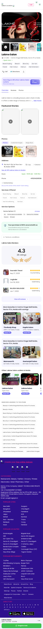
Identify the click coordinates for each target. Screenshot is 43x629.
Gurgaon (24, 506)
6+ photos (35, 40)
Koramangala (8, 533)
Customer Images (16, 143)
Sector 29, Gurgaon (28, 536)
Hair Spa (20, 201)
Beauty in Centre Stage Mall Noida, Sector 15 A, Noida (19, 405)
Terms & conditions (12, 237)
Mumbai (24, 517)
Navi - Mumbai (8, 520)
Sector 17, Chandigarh (28, 541)
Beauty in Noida (8, 409)
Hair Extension (32, 198)
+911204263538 (35, 178)
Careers (31, 594)
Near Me (7, 587)
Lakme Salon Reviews (9, 447)
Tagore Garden (26, 552)
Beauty (14, 479)
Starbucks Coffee (9, 574)
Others (7, 610)
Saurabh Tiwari (16, 270)
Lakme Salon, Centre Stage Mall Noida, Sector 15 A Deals (20, 436)
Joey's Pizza (7, 576)
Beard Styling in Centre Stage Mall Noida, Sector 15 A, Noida (21, 413)
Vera (23, 594)
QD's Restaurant (8, 579)
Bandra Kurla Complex (11, 547)
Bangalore (6, 509)
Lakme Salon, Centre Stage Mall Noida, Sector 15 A (18, 432)
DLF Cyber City (8, 539)
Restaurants (5, 479)
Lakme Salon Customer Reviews (29, 447)
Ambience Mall (26, 539)
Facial (5, 198)
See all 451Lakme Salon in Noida (14, 170)
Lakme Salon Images (33, 451)
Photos (5, 143)
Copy (29, 165)
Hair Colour (13, 198)
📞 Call (5, 72)
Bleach (16, 194)
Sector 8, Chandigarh (10, 541)
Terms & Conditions (29, 587)
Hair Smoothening (8, 201)
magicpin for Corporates (12, 594)
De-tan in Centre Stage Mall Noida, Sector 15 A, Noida (19, 424)
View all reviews (20, 299)
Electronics (5, 482)
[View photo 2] (14, 47)
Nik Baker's (6, 566)
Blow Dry (24, 194)
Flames (23, 566)
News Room (8, 584)
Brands (26, 591)
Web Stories (8, 598)
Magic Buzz (29, 143)
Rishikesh (6, 522)
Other (26, 482)
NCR (22, 514)
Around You (24, 584)
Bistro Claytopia (26, 561)
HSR (4, 536)
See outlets (34, 81)
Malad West (7, 549)
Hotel (12, 482)
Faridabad (24, 512)
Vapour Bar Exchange (10, 571)
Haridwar (24, 525)
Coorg (23, 522)
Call (39, 620)
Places (13, 591)
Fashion (21, 479)
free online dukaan (24, 462)
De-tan (33, 194)
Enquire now (22, 626)
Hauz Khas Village (9, 552)
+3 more (37, 211)
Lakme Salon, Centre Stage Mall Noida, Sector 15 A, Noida (20, 444)
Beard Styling (7, 194)
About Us (16, 584)
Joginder (13, 279)
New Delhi (6, 506)
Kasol (5, 525)
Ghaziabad (7, 512)
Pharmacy (19, 482)
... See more (36, 101)
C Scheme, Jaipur (27, 544)
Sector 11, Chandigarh (10, 544)
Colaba (23, 547)
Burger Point (25, 563)
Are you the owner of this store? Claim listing (15, 185)
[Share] (24, 72)
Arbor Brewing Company (11, 563)
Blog (31, 584)
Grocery (27, 479)
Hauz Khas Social (27, 579)
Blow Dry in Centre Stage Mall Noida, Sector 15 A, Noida (19, 421)
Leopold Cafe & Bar (27, 574)
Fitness (34, 479)
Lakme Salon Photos (9, 440)
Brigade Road (25, 533)
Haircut (22, 198)
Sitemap (7, 591)
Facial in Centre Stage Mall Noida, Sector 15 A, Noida (18, 428)
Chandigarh (25, 509)
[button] (6, 47)
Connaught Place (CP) (29, 549)
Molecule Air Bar (8, 568)
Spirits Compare (16, 587)
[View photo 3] (23, 47)
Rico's (23, 576)
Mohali (5, 517)
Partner (19, 591)
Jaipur (5, 514)
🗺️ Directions (15, 72)
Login (30, 4)
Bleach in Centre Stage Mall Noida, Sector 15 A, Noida (19, 417)
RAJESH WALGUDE (17, 288)
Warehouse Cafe (27, 568)
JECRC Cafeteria (27, 571)
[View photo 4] (32, 47)
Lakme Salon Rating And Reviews (13, 451)
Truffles (6, 561)
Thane (23, 520)
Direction (37, 165)
